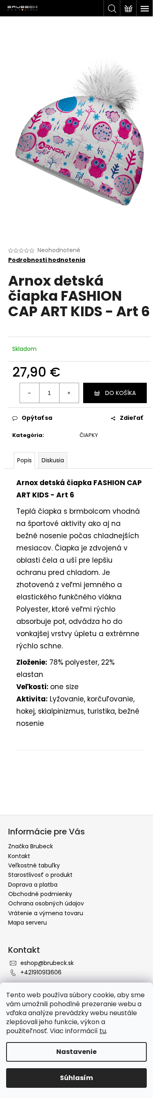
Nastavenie (76, 1051)
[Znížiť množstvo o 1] (30, 393)
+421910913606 (41, 972)
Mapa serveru (27, 922)
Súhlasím (76, 1077)
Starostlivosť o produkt (40, 875)
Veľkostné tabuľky (34, 865)
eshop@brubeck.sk (47, 963)
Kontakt (19, 856)
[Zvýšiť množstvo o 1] (69, 393)
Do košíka (120, 393)
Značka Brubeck (30, 846)
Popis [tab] (24, 460)
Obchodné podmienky (40, 894)
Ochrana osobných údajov (46, 903)
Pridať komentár (46, 795)
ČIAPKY (89, 435)
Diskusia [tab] (53, 460)
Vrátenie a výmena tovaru (45, 913)
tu (102, 1031)
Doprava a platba (32, 885)
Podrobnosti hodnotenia (46, 260)
